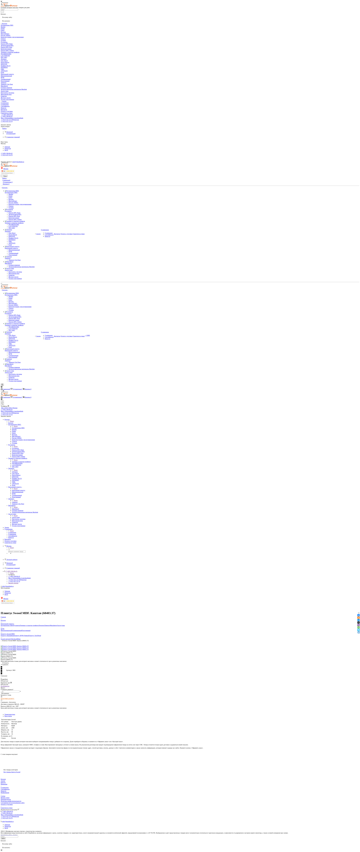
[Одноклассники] (358, 618)
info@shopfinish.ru (8, 586)
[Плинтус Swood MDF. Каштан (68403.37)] (15, 646)
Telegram (7, 147)
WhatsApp (7, 148)
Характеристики (9, 714)
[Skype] (358, 630)
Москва (5, 169)
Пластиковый (26, 630)
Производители (6, 799)
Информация (5, 792)
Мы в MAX (9, 408)
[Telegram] (359, 632)
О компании (12, 532)
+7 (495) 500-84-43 (7, 114)
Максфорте (15, 509)
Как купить (8, 716)
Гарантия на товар (6, 808)
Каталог (10, 423)
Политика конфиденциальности (11, 801)
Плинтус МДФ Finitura (21, 635)
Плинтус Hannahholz (7, 635)
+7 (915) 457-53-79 (10, 120)
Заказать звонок (13, 583)
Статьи (3, 796)
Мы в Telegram (12, 118)
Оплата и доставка (7, 804)
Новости (3, 791)
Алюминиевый (17, 630)
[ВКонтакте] (358, 615)
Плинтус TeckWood (34, 635)
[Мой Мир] (358, 620)
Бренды (3, 782)
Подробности (5, 686)
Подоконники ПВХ (18, 428)
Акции (3, 781)
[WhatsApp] (358, 627)
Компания (4, 784)
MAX (6, 150)
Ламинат (15, 502)
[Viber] (358, 625)
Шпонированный (6, 630)
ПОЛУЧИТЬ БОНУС (7, 698)
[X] (358, 622)
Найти (3, 838)
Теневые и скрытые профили (21, 461)
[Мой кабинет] (1, 387)
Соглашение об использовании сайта (12, 803)
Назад (12, 421)
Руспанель (15, 448)
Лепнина (15, 472)
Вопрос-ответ (5, 797)
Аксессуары (16, 517)
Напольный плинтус (18, 490)
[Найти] (2, 11)
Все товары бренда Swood (12, 772)
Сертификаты (5, 789)
